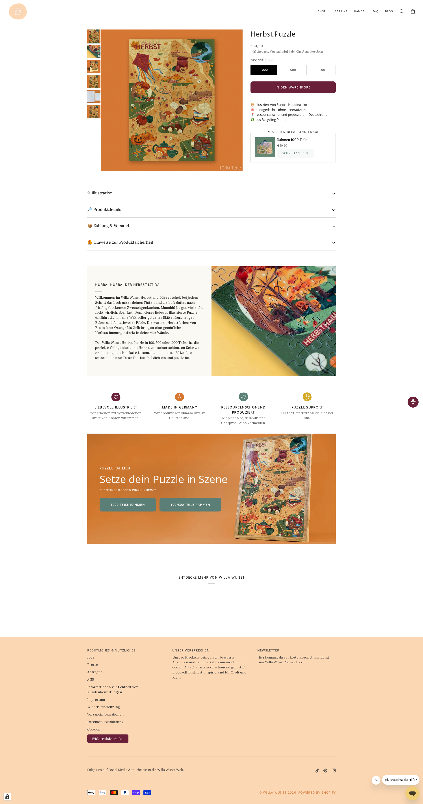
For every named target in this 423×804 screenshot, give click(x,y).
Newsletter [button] (268, 650)
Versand (275, 51)
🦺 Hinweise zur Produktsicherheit (120, 242)
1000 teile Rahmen (128, 504)
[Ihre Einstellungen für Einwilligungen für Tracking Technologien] (7, 796)
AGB (90, 679)
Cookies (93, 729)
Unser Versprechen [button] (191, 650)
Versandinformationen (105, 714)
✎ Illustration (100, 192)
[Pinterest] (325, 771)
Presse (92, 664)
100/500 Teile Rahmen (190, 504)
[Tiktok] (317, 771)
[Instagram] (334, 771)
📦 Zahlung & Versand (108, 225)
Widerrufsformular (108, 738)
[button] (322, 11)
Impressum (96, 699)
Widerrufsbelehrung (103, 707)
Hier (260, 657)
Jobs (90, 657)
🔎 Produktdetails (104, 209)
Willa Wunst (275, 792)
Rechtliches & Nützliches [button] (111, 650)
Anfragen (95, 672)
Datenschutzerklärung (105, 722)
